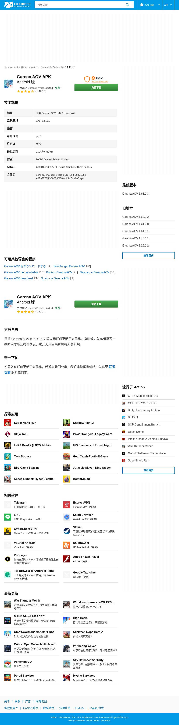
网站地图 (41, 701)
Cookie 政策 (30, 708)
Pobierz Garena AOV (59, 272)
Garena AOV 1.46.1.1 (135, 238)
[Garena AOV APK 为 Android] (8, 84)
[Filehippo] (17, 5)
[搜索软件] (127, 4)
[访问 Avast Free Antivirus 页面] (96, 79)
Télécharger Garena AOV (69, 266)
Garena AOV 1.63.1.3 (135, 193)
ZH (166, 4)
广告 (28, 701)
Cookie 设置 (96, 708)
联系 (17, 701)
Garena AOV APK (34, 299)
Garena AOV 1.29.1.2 (135, 245)
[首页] (5, 67)
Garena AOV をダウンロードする (25, 266)
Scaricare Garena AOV (55, 278)
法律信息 (64, 708)
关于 (7, 701)
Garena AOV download (18, 278)
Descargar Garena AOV (94, 272)
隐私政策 (48, 708)
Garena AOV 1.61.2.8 (135, 223)
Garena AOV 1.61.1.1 (135, 231)
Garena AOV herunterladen (21, 272)
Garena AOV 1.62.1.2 (135, 216)
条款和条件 (11, 708)
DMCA (79, 708)
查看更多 (148, 255)
